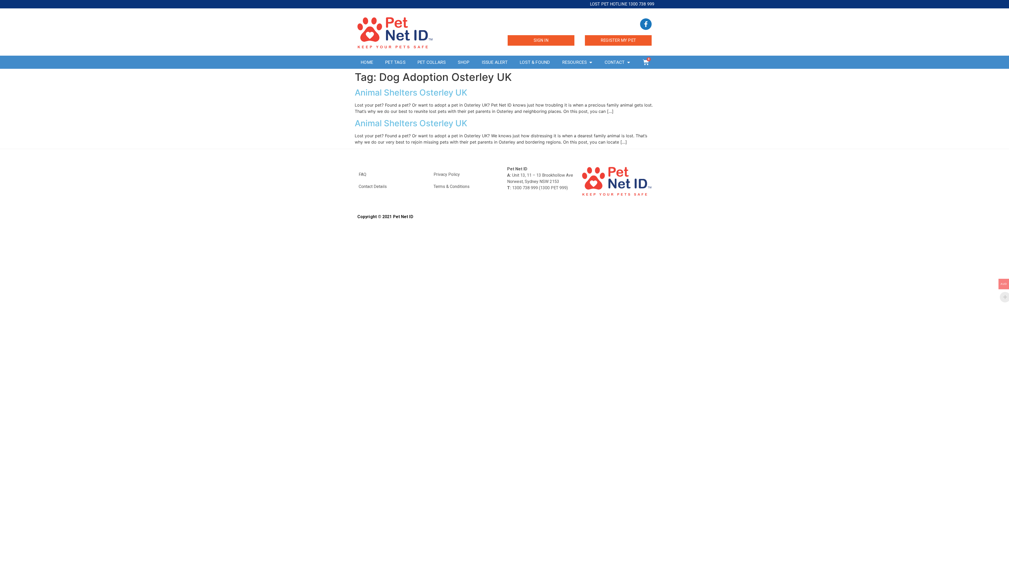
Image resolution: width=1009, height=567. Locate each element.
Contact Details (373, 186)
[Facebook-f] (646, 24)
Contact (615, 62)
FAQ (362, 174)
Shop (463, 62)
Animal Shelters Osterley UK (411, 92)
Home (367, 62)
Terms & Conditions (452, 186)
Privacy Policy (447, 174)
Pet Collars (432, 62)
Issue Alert (495, 62)
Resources (574, 62)
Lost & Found (535, 62)
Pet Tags (395, 62)
